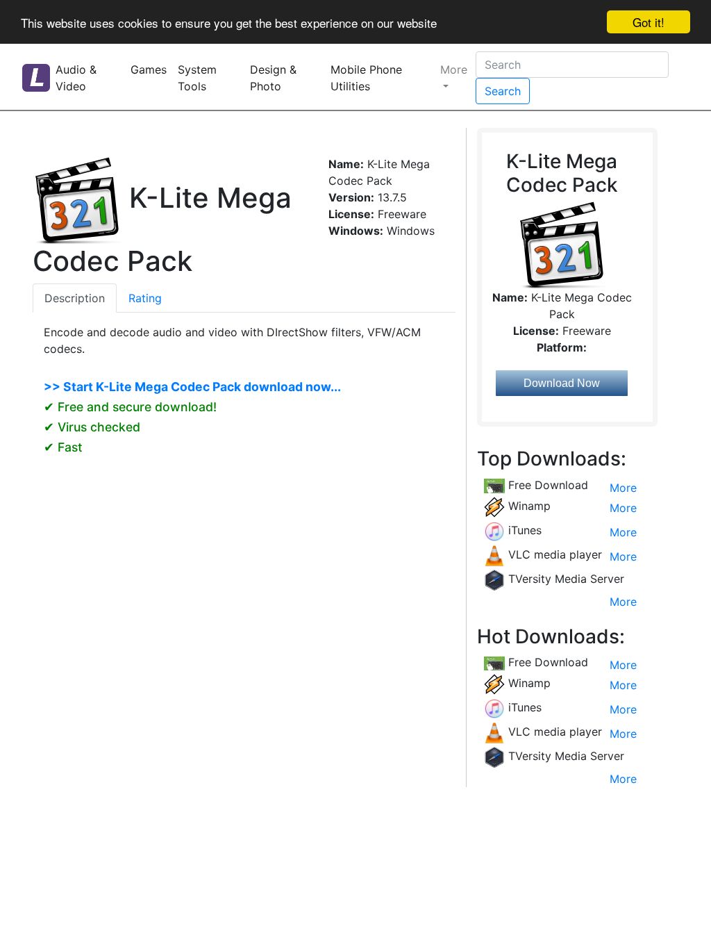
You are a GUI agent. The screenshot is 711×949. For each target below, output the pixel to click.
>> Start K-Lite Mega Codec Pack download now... (192, 386)
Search (503, 91)
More (453, 69)
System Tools (197, 78)
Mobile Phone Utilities (366, 78)
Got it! (648, 22)
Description (74, 298)
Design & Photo (273, 78)
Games (149, 69)
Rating (145, 298)
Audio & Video (76, 78)
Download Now (562, 383)
